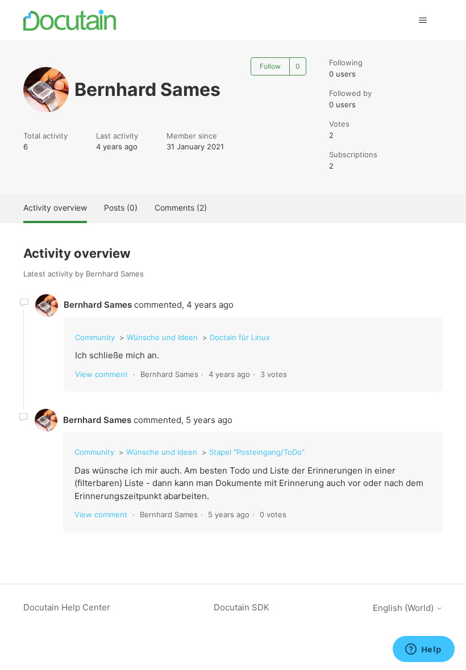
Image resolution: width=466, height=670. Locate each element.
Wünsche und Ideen (162, 337)
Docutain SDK (241, 607)
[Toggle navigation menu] (422, 20)
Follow (270, 66)
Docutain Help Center (66, 607)
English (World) (404, 608)
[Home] (69, 20)
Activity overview (55, 207)
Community (95, 337)
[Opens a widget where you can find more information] (423, 650)
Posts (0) (121, 207)
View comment (101, 374)
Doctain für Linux (240, 337)
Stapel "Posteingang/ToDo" (257, 452)
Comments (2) (181, 207)
